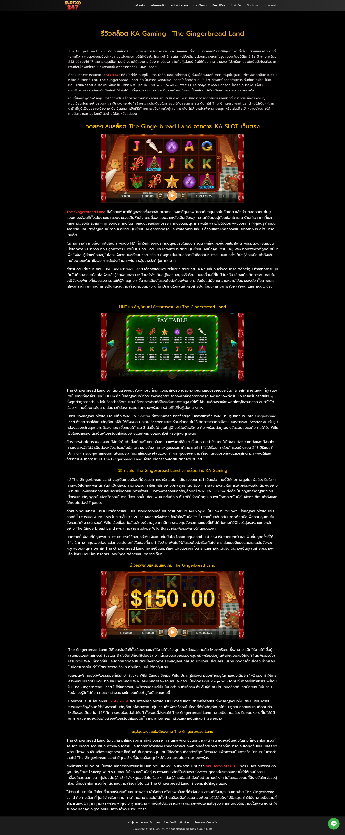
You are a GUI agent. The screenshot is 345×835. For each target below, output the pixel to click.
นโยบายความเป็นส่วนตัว (205, 822)
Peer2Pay (218, 5)
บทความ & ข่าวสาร (150, 822)
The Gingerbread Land (85, 212)
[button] (334, 824)
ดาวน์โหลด (200, 5)
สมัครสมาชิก (157, 5)
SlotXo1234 (119, 701)
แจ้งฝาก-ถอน (179, 5)
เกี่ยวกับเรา (185, 822)
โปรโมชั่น (236, 5)
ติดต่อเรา (252, 5)
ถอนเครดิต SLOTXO (222, 766)
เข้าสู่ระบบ (133, 822)
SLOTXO (113, 74)
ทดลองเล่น (270, 5)
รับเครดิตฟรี (170, 822)
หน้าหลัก (139, 5)
